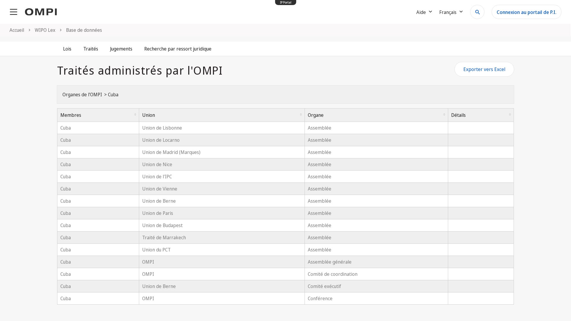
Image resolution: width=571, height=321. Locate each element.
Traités (90, 48)
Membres (70, 115)
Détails (458, 115)
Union (148, 115)
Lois (67, 48)
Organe (316, 115)
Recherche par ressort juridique (177, 48)
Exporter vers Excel (484, 69)
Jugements (121, 48)
